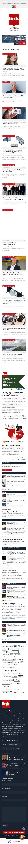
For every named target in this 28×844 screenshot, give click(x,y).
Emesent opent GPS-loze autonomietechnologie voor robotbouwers (16, 524)
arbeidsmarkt (6, 108)
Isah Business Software (7, 664)
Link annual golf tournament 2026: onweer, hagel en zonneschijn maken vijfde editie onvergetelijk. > (14, 418)
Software (11, 680)
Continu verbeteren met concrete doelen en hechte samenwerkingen (16, 477)
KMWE (15, 664)
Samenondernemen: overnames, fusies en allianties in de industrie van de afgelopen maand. (16, 563)
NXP (4, 676)
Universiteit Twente (11, 689)
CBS (4, 652)
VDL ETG (15, 692)
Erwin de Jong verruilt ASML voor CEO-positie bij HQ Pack (16, 758)
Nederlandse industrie (17, 674)
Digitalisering (6, 654)
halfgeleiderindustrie (9, 659)
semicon (21, 676)
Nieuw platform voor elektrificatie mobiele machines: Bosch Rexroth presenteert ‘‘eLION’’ (12, 151)
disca (11, 654)
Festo (11, 656)
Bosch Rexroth (20, 649)
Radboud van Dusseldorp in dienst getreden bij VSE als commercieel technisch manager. (12, 274)
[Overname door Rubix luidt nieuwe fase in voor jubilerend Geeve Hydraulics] (14, 189)
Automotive (5, 649)
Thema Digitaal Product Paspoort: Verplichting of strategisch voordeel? (15, 505)
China (8, 652)
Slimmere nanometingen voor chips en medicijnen (15, 592)
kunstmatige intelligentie (9, 667)
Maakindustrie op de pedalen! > (18, 459)
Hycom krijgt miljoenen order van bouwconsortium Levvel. (12, 355)
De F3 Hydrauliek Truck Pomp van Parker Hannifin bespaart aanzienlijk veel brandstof (14, 302)
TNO (17, 679)
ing (15, 662)
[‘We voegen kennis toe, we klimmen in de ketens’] (14, 319)
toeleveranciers (6, 683)
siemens (5, 680)
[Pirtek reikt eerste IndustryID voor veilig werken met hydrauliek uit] (14, 113)
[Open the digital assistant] (22, 837)
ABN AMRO (9, 646)
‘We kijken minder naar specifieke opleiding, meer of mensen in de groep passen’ (13, 69)
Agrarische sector (7, 210)
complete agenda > (6, 509)
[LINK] (14, 21)
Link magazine (10, 670)
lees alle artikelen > (7, 489)
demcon (15, 652)
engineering (5, 656)
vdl (11, 692)
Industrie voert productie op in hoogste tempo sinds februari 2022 (15, 533)
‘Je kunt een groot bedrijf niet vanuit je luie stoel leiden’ (16, 485)
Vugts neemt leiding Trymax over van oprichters (17, 773)
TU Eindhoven (7, 686)
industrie (9, 662)
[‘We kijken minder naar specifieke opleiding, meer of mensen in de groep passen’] (14, 59)
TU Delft (18, 683)
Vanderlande (6, 692)
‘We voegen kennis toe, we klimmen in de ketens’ (14, 328)
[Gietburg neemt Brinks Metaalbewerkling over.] (14, 224)
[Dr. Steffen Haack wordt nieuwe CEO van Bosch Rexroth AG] (14, 87)
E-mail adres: (5, 744)
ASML (21, 645)
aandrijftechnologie (8, 54)
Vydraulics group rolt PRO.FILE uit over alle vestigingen (13, 170)
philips (8, 676)
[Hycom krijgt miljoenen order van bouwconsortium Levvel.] (14, 345)
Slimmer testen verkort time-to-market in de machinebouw (16, 496)
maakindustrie (6, 674)
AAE (4, 646)
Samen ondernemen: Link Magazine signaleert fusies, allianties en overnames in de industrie (16, 553)
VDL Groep (21, 692)
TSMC (12, 683)
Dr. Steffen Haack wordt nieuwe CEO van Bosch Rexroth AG (14, 96)
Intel (19, 662)
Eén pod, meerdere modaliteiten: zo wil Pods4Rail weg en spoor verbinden (15, 529)
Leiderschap (6, 81)
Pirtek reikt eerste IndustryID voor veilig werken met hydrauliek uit (14, 122)
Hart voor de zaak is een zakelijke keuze (16, 481)
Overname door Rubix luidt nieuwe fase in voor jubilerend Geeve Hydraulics (14, 198)
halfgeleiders (19, 659)
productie (14, 676)
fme (15, 656)
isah (22, 662)
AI (15, 646)
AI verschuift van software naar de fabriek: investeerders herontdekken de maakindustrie (16, 635)
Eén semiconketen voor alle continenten (15, 630)
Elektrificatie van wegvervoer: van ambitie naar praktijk (16, 501)
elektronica (17, 654)
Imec (4, 662)
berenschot (12, 649)
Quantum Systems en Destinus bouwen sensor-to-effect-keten (15, 559)
